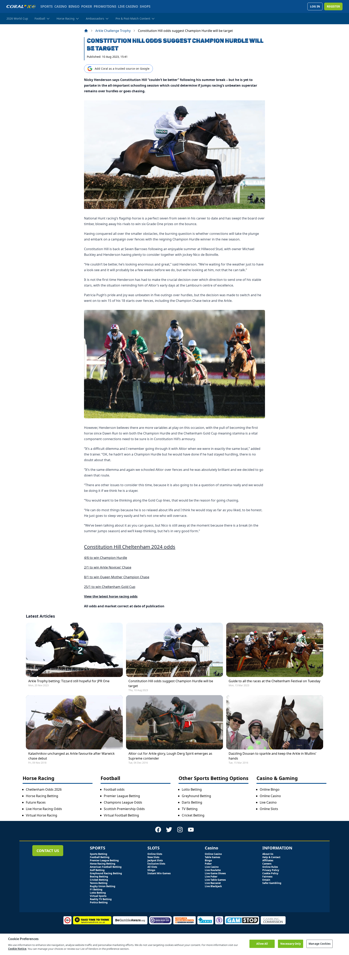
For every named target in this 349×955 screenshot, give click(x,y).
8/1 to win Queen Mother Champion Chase (116, 577)
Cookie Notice (17, 949)
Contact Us (48, 850)
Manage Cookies (319, 944)
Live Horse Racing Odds (44, 809)
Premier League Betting (122, 796)
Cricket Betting (193, 815)
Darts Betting (192, 802)
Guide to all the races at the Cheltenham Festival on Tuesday (274, 681)
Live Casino (268, 802)
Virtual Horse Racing (41, 815)
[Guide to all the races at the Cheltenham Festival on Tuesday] (274, 650)
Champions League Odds (123, 802)
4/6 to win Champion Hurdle (105, 557)
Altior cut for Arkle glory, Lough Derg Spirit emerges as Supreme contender (170, 756)
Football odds (114, 789)
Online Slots (269, 809)
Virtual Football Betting (121, 815)
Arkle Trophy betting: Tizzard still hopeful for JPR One (68, 681)
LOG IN (315, 6)
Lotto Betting (192, 789)
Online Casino (270, 796)
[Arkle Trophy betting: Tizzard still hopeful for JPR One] (74, 650)
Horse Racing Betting (42, 796)
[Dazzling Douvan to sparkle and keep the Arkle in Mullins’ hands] (274, 722)
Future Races (36, 802)
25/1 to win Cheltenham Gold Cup (109, 587)
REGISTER (333, 6)
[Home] (86, 31)
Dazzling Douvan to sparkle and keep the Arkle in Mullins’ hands (272, 756)
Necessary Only (290, 944)
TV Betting (190, 809)
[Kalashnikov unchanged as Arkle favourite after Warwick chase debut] (74, 722)
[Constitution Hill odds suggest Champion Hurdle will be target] (174, 650)
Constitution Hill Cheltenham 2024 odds (129, 546)
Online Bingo (270, 789)
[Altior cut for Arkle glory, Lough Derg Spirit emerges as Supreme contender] (174, 722)
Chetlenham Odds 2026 (44, 789)
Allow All (262, 944)
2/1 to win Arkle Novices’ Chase (107, 567)
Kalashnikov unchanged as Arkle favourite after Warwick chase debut (71, 756)
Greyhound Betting (196, 796)
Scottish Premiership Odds (124, 809)
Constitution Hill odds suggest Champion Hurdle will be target (170, 683)
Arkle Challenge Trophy (113, 30)
